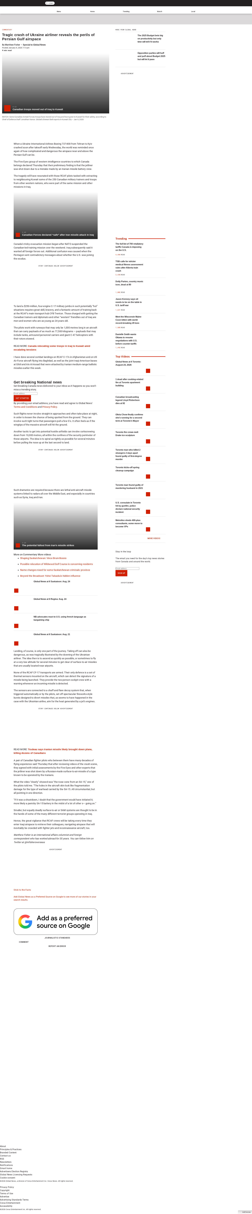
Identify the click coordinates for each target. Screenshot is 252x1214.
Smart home (6, 1168)
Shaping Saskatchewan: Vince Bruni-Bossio (43, 558)
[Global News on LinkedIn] (20, 1143)
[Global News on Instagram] (139, 1122)
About (3, 1146)
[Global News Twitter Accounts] (60, 1122)
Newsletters (6, 1162)
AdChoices (246, 1212)
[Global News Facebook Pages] (20, 1122)
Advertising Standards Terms (14, 1200)
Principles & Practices (10, 1149)
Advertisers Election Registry (14, 1171)
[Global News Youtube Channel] (100, 1122)
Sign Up (121, 573)
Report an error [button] (57, 946)
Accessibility (6, 1206)
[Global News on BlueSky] (139, 1143)
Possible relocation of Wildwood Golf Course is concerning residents (56, 564)
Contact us (5, 1155)
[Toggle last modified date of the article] (31, 47)
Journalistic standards (57, 938)
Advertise (4, 1196)
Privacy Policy (49, 406)
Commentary (7, 30)
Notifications (6, 1165)
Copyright (5, 1190)
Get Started (22, 398)
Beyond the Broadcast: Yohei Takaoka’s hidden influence (50, 575)
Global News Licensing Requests (16, 1174)
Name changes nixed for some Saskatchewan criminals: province (55, 570)
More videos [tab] (44, 554)
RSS (2, 1159)
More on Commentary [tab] (25, 554)
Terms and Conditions (25, 406)
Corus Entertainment (10, 1203)
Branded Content (8, 1152)
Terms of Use (6, 1193)
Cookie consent (7, 1177)
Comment (24, 942)
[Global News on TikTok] (60, 1143)
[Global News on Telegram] (100, 1143)
